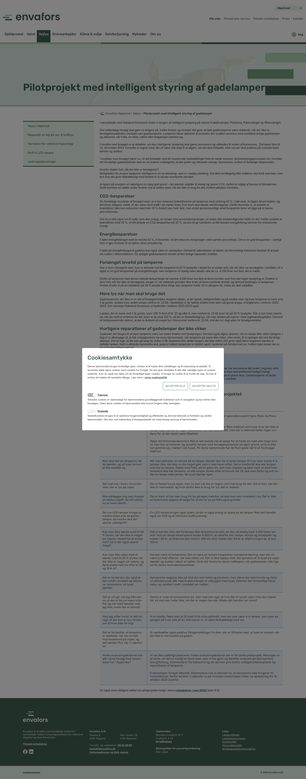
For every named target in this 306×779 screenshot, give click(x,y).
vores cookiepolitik (155, 377)
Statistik (102, 411)
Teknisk (102, 395)
